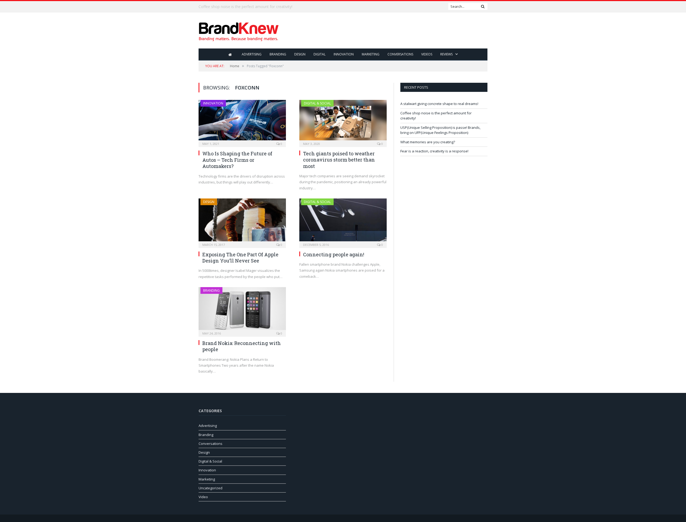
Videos (426, 54)
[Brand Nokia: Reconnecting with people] (242, 310)
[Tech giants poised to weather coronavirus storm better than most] (343, 122)
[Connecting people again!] (343, 221)
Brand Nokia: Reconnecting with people (241, 346)
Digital (320, 54)
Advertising (252, 54)
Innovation (344, 54)
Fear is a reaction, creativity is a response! (434, 151)
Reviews (446, 54)
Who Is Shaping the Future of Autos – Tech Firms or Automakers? (237, 159)
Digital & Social (317, 103)
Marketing (370, 54)
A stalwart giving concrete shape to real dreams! (439, 103)
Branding (278, 54)
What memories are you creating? (427, 142)
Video (203, 496)
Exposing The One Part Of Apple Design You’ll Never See (240, 257)
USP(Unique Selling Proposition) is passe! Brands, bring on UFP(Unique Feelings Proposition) (440, 130)
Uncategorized (210, 488)
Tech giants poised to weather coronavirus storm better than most (339, 159)
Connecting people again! (333, 254)
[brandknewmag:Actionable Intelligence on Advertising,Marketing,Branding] (239, 30)
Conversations (400, 54)
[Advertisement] (389, 31)
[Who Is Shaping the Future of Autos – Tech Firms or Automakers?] (242, 122)
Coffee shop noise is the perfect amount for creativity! (245, 6)
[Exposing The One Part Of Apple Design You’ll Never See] (242, 221)
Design (299, 54)
